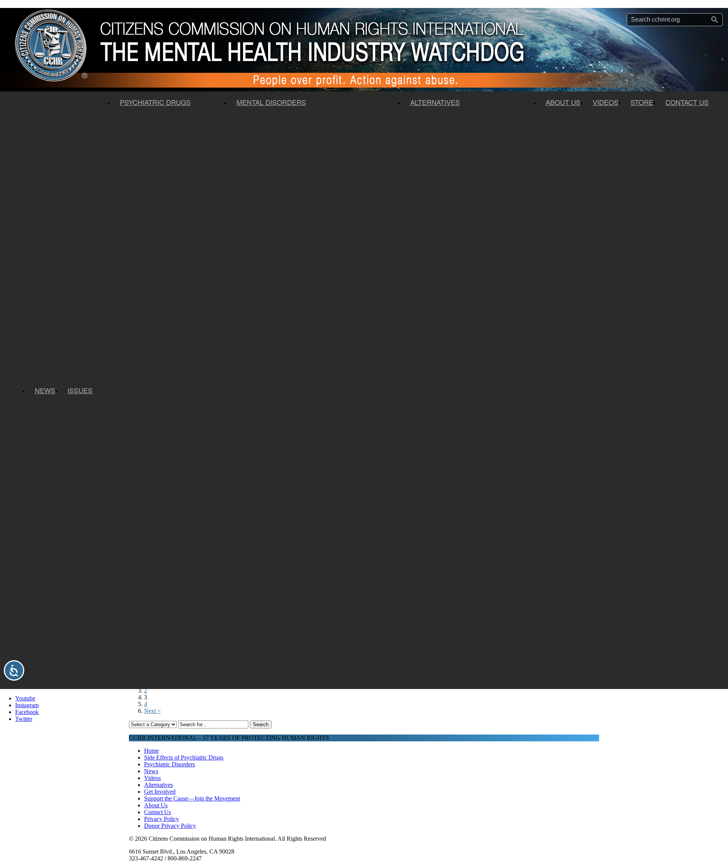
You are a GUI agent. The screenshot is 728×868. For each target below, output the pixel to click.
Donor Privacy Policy (170, 825)
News (45, 390)
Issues (80, 390)
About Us (563, 102)
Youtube (25, 698)
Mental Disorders (271, 102)
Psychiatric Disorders (169, 764)
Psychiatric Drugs (155, 102)
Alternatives (435, 102)
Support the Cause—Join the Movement (192, 798)
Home (151, 750)
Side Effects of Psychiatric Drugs (183, 757)
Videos (605, 102)
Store (642, 102)
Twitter (23, 719)
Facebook (27, 712)
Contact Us (687, 102)
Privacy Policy (161, 819)
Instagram (27, 705)
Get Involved (160, 791)
